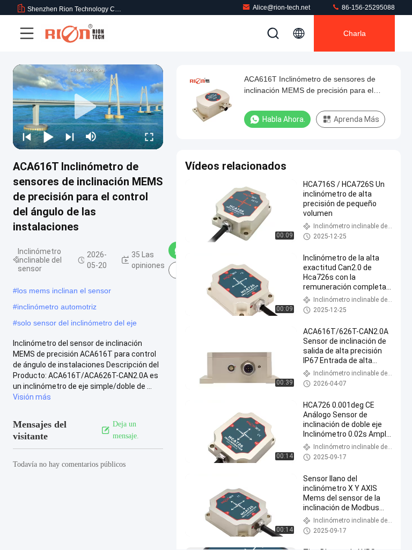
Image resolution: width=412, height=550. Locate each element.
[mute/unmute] (91, 136)
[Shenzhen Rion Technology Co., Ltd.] (74, 33)
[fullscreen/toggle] (149, 136)
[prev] (27, 136)
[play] (88, 106)
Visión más (32, 397)
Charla (354, 33)
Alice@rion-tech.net (281, 7)
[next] (69, 136)
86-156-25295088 (367, 7)
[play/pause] (48, 136)
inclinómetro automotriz (57, 306)
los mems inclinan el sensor (64, 290)
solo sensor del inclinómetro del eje (77, 323)
